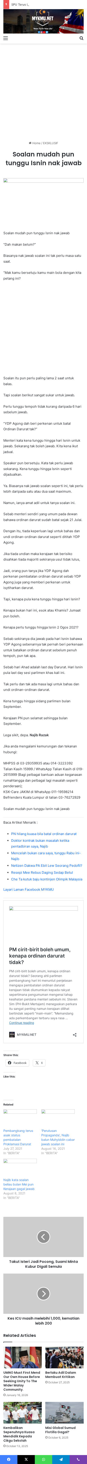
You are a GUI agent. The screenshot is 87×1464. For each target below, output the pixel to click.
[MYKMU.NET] (43, 21)
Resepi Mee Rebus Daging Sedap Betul (42, 872)
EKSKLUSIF (50, 143)
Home (36, 143)
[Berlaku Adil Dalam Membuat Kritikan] (64, 1357)
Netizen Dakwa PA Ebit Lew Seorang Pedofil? (46, 865)
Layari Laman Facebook (22, 889)
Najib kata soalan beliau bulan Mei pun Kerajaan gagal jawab (19, 1184)
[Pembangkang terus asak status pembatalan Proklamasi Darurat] (20, 1119)
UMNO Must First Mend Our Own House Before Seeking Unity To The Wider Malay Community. (21, 1381)
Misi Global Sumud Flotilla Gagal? (60, 1430)
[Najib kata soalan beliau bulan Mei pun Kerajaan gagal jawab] (20, 1168)
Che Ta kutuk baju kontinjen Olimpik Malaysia (46, 879)
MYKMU (47, 889)
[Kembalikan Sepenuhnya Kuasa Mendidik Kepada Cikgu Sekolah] (22, 1413)
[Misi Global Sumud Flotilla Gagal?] (64, 1413)
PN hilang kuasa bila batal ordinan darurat (44, 834)
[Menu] (5, 38)
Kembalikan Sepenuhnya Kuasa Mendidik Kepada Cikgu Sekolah (19, 1434)
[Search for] (81, 38)
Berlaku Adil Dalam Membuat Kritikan (60, 1374)
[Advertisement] (43, 90)
